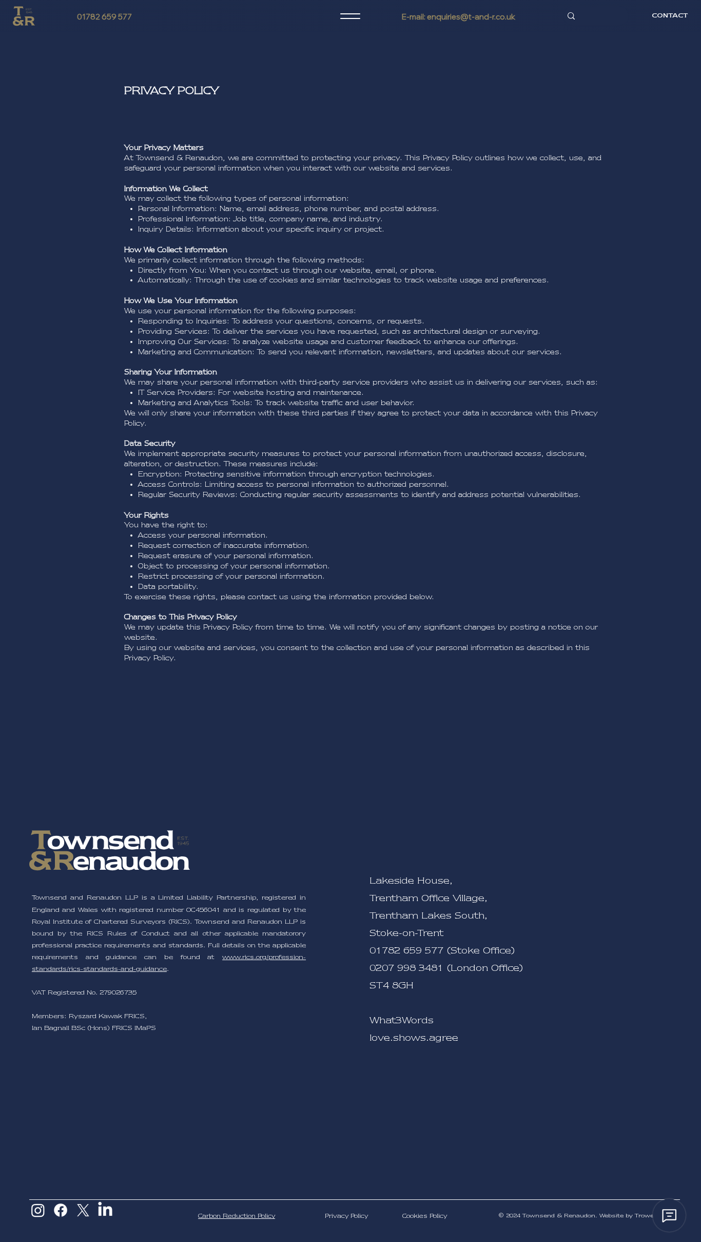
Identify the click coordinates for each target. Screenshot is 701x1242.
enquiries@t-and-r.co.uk (471, 17)
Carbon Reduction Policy (236, 1215)
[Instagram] (38, 1210)
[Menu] (350, 16)
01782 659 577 (104, 17)
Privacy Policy (346, 1215)
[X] (83, 1210)
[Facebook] (60, 1210)
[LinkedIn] (105, 1210)
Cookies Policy (424, 1215)
